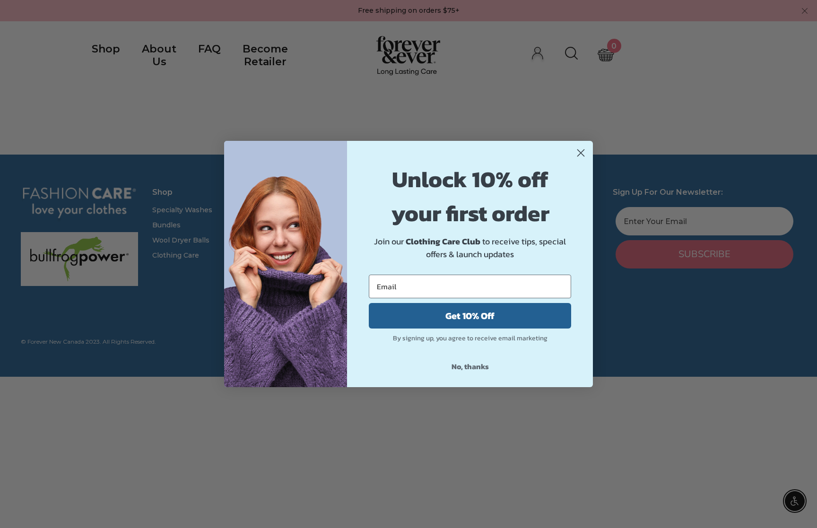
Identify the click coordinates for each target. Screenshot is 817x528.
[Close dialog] (581, 153)
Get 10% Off (470, 316)
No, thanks (470, 366)
